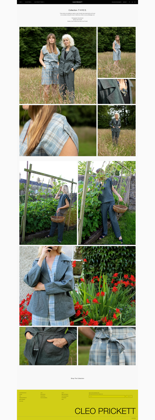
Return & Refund (22, 399)
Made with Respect (65, 394)
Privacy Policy (43, 394)
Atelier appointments (116, 2)
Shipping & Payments (23, 397)
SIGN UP (129, 396)
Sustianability (64, 397)
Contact (125, 2)
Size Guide (21, 401)
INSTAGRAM (134, 418)
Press (63, 399)
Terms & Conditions (44, 397)
